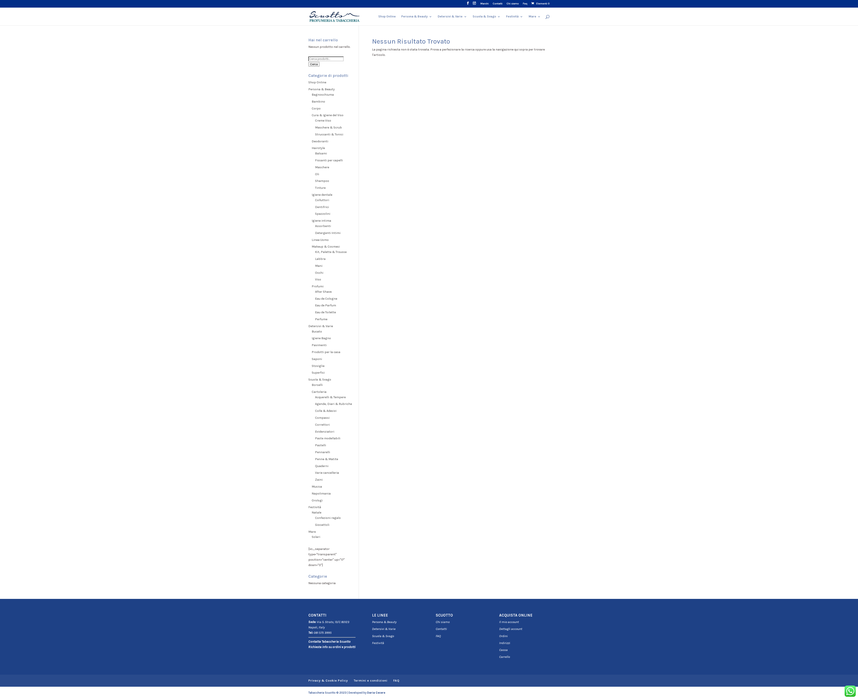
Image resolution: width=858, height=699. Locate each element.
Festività (378, 643)
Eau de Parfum (325, 305)
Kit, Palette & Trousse (331, 252)
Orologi (317, 500)
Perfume (321, 319)
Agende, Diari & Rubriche (333, 404)
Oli (317, 174)
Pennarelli (322, 452)
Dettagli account (510, 629)
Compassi (322, 418)
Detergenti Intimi (328, 233)
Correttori (322, 425)
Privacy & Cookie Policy (328, 680)
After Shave (323, 292)
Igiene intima (321, 221)
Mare (532, 16)
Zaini (319, 480)
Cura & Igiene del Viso (327, 115)
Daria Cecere (376, 692)
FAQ (438, 636)
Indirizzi (504, 643)
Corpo (316, 108)
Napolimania (321, 493)
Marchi (484, 3)
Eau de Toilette (325, 312)
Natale (316, 512)
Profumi (318, 286)
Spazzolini (322, 214)
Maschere (322, 167)
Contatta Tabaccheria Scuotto (329, 642)
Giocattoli (322, 525)
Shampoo (322, 181)
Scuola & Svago (484, 16)
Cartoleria (319, 392)
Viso (318, 279)
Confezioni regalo (328, 518)
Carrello (504, 657)
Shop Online (387, 16)
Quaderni (321, 466)
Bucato (317, 331)
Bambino (318, 101)
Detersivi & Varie (450, 16)
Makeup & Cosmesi (326, 246)
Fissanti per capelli (329, 160)
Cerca (314, 64)
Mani (318, 266)
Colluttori (322, 200)
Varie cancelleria (327, 473)
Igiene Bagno (321, 338)
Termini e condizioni (370, 680)
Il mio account (509, 622)
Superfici (318, 373)
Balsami (321, 153)
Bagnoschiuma (323, 95)
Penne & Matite (326, 459)
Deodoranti (320, 141)
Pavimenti (319, 345)
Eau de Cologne (326, 299)
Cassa (503, 650)
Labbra (320, 259)
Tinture (320, 188)
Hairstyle (318, 148)
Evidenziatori (324, 432)
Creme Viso (323, 120)
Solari (316, 537)
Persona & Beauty (414, 16)
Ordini (503, 636)
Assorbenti (323, 226)
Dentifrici (322, 207)
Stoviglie (318, 366)
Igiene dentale (322, 195)
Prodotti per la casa (326, 352)
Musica (317, 486)
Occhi (319, 273)
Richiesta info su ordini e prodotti (331, 647)
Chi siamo (513, 3)
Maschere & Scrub (328, 127)
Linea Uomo (320, 240)
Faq (525, 3)
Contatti (498, 3)
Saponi (317, 359)
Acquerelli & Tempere (330, 397)
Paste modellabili (327, 438)
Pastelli (320, 445)
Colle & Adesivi (325, 411)
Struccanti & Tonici (329, 134)
